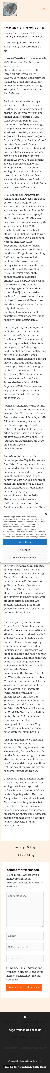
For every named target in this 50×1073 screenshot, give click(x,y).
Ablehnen (25, 549)
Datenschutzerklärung (33, 1022)
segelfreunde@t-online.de (25, 1037)
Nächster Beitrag (25, 855)
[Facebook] (25, 1017)
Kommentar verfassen (17, 33)
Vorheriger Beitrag (25, 847)
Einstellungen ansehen (25, 557)
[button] (45, 513)
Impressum (10, 1022)
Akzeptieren (25, 542)
